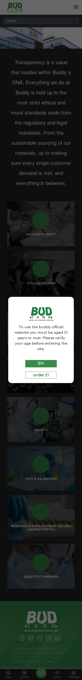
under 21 (41, 375)
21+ (41, 363)
